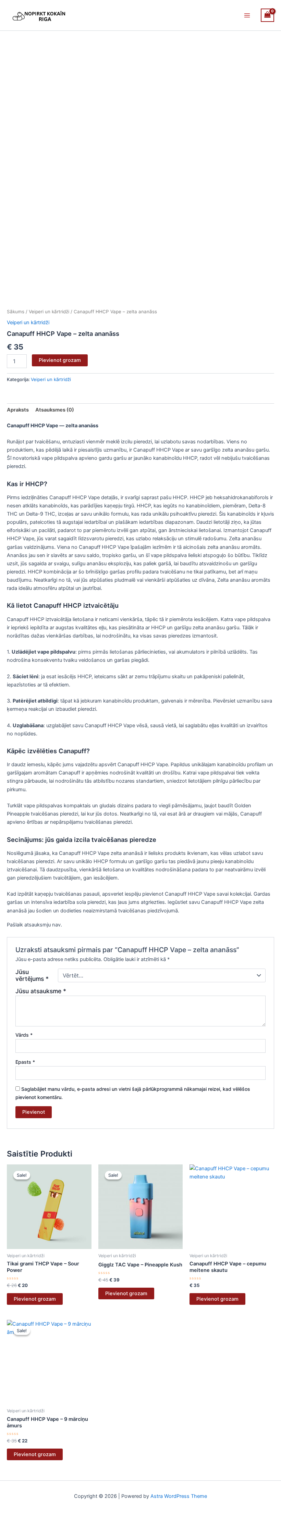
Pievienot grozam (60, 360)
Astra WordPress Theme (178, 1496)
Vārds (24, 1035)
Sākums (15, 311)
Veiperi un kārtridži (49, 311)
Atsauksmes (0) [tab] (54, 410)
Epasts (25, 1062)
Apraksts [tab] (18, 410)
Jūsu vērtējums (32, 975)
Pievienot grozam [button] (35, 1299)
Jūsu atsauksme (40, 991)
